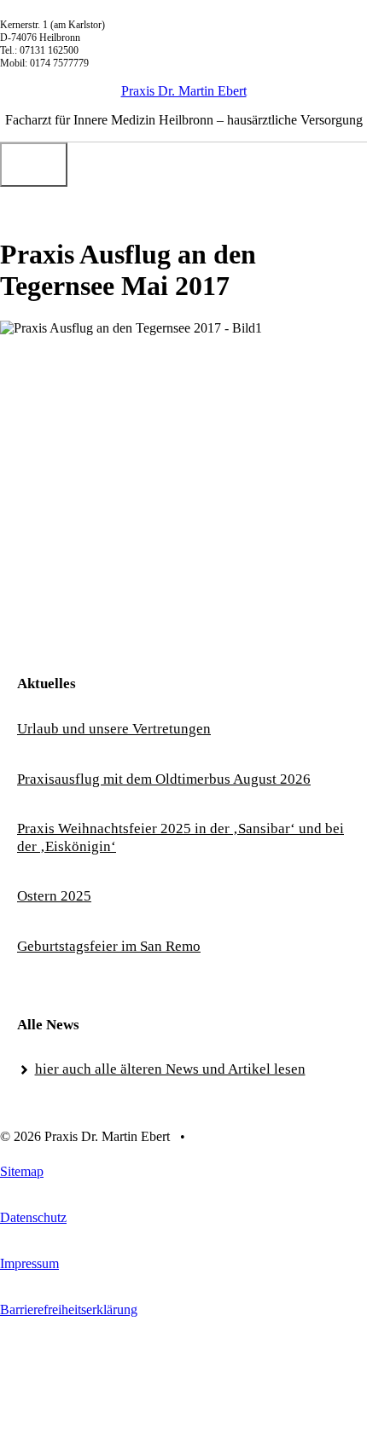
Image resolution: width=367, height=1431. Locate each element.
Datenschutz (33, 1217)
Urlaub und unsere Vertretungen (114, 729)
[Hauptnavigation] (33, 164)
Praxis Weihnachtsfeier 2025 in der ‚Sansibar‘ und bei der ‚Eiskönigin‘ (180, 837)
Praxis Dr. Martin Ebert (184, 91)
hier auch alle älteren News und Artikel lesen (170, 1069)
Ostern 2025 (54, 896)
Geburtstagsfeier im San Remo (109, 946)
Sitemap (22, 1171)
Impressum (29, 1263)
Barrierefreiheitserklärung (68, 1309)
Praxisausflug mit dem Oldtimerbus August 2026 (164, 779)
